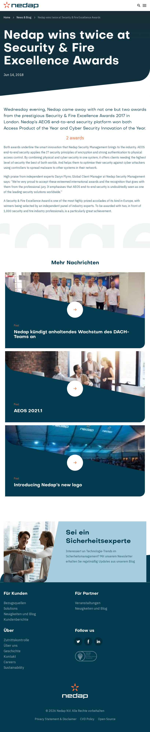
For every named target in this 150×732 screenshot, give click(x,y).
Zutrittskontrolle (16, 640)
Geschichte (12, 651)
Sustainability (14, 667)
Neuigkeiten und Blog (20, 614)
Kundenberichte (16, 619)
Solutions (11, 608)
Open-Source (106, 719)
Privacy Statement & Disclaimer (55, 719)
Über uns (11, 645)
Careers (10, 662)
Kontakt (10, 656)
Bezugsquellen (15, 603)
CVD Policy (87, 719)
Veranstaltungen (87, 603)
